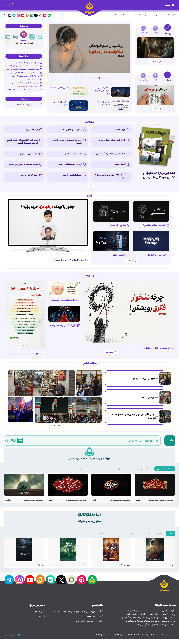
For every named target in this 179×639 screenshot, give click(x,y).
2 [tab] (96, 78)
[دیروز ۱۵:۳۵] (78, 92)
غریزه (172, 565)
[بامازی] (7, 37)
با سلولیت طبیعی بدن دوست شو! (64, 300)
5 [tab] (85, 78)
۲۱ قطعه (138, 500)
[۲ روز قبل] (120, 92)
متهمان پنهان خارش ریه (30, 79)
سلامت (153, 15)
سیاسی (147, 15)
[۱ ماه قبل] (155, 95)
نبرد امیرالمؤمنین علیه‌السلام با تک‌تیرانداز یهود (102, 91)
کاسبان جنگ (120, 164)
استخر (84, 565)
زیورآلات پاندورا (22, 104)
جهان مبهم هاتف (124, 565)
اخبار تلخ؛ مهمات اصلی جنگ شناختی (110, 153)
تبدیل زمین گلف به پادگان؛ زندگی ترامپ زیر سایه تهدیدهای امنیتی (22, 142)
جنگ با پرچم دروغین (29, 175)
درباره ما (39, 616)
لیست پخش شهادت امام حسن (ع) (76, 500)
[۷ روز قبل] (64, 314)
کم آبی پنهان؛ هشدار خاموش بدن (61, 103)
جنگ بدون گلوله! (119, 255)
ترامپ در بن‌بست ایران (29, 153)
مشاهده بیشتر (154, 62)
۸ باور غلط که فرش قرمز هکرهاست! (64, 325)
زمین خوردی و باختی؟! (157, 255)
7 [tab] (78, 78)
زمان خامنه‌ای (139, 15)
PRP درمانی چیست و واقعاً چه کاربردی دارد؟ (24, 65)
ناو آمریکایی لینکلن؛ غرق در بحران (111, 140)
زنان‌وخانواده (171, 15)
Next (51, 49)
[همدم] (32, 37)
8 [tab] (15, 354)
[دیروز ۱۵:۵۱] (120, 105)
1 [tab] (99, 78)
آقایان (122, 15)
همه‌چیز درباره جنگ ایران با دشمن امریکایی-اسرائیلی (158, 175)
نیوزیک (116, 15)
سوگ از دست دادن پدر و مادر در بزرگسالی (25, 83)
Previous (127, 49)
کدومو (23, 40)
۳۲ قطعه (95, 500)
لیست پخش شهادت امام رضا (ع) (120, 500)
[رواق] (15, 37)
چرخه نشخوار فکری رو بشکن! (157, 348)
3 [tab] (92, 78)
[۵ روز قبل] (151, 211)
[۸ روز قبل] (48, 222)
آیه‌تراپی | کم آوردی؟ (118, 225)
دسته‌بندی (167, 5)
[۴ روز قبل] (111, 211)
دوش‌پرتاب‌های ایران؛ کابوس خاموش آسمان (67, 142)
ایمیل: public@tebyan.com (88, 621)
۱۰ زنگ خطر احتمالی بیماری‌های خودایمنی (25, 72)
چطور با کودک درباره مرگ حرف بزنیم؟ (69, 260)
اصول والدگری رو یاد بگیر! (59, 88)
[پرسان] (40, 37)
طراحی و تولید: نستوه (11, 635)
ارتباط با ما (38, 611)
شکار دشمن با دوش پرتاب (71, 129)
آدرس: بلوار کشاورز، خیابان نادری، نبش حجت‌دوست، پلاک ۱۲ (77, 611)
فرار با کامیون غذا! (31, 129)
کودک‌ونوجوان (161, 15)
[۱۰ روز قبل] (155, 47)
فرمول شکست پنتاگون (72, 175)
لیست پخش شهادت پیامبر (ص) (33, 500)
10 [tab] (8, 354)
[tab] (167, 30)
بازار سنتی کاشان (149, 397)
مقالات (89, 122)
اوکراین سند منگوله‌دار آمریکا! (70, 164)
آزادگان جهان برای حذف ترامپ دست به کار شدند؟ (110, 176)
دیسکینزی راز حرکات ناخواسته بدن (103, 103)
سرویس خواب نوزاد (35, 104)
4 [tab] (88, 78)
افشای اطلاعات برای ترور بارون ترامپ (23, 164)
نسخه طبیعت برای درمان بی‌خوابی (27, 86)
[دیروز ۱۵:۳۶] (89, 48)
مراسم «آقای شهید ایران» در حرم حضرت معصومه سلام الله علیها (134, 416)
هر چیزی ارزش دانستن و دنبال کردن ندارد (25, 76)
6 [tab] (81, 78)
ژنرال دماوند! (120, 129)
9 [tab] (12, 354)
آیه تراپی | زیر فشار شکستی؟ (154, 225)
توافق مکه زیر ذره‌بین (73, 153)
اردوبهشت (40, 565)
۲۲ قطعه (8, 500)
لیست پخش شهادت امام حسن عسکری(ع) (161, 500)
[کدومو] (24, 34)
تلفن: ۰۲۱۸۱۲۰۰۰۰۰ (94, 616)
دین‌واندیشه (129, 15)
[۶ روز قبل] (151, 241)
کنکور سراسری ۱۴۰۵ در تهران (144, 378)
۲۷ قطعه (52, 500)
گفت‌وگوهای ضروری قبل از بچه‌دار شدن (26, 62)
